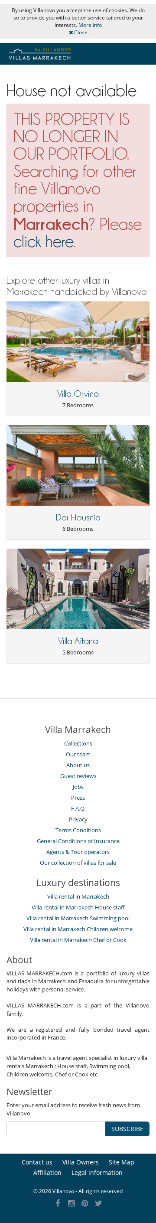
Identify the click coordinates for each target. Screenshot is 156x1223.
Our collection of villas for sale (78, 863)
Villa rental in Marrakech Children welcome (78, 929)
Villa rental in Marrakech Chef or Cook (78, 940)
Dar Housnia (78, 517)
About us (78, 765)
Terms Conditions (78, 830)
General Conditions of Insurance (78, 841)
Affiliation (47, 1172)
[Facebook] (58, 1204)
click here (43, 241)
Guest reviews (78, 776)
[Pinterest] (85, 1204)
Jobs (78, 787)
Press (78, 797)
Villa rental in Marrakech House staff (78, 907)
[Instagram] (71, 1204)
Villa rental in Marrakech (78, 896)
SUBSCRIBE (127, 1129)
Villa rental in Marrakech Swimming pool (78, 918)
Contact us (37, 1162)
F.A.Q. (78, 808)
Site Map (121, 1162)
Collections (78, 743)
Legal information (97, 1172)
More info (90, 25)
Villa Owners (80, 1162)
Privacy (78, 819)
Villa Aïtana (78, 641)
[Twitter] (99, 1204)
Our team (78, 754)
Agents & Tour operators (78, 852)
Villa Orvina (78, 394)
